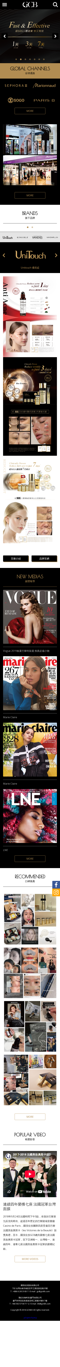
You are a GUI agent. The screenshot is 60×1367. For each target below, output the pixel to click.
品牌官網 (44, 558)
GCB (30, 4)
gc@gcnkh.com (43, 1291)
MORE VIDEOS (30, 1259)
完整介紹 (16, 558)
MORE (30, 111)
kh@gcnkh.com (43, 1303)
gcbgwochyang (30, 1317)
